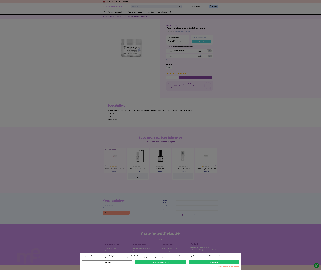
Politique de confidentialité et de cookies (228, 266)
